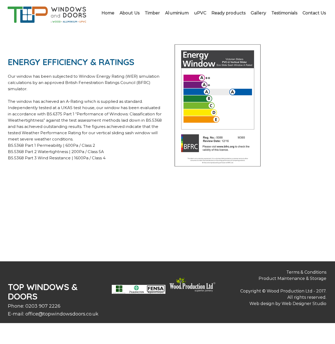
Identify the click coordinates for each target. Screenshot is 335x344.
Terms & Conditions (306, 272)
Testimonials (284, 12)
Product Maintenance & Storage (292, 278)
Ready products (228, 12)
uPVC (200, 12)
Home (108, 12)
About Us (129, 12)
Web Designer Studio (304, 303)
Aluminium (177, 12)
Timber (152, 12)
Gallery (258, 12)
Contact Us (314, 12)
